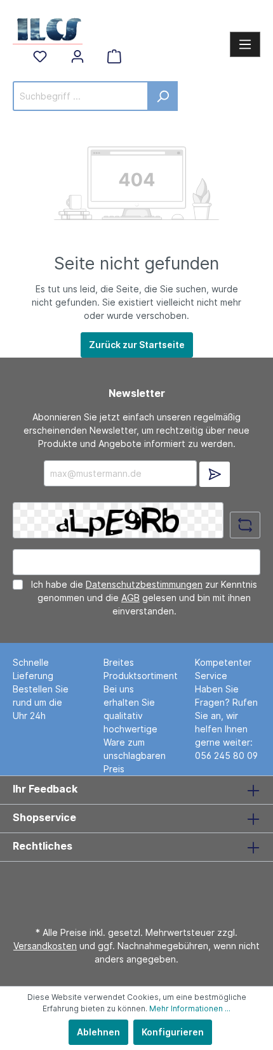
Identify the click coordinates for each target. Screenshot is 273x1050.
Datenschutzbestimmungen (144, 584)
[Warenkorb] (114, 56)
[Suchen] (163, 96)
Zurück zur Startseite (137, 344)
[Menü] (245, 44)
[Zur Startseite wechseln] (48, 27)
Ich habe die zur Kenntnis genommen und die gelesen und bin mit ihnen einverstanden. (144, 597)
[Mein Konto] (77, 56)
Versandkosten (45, 945)
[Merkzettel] (40, 56)
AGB (130, 597)
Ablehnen (98, 1032)
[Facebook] (132, 886)
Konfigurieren (173, 1032)
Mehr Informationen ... (189, 1008)
